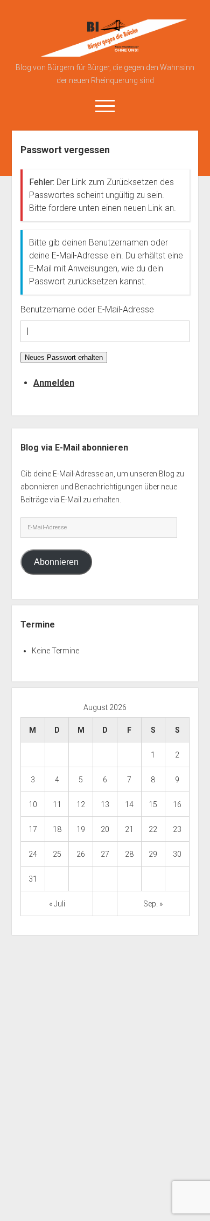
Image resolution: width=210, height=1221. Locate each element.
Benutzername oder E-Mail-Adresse (87, 309)
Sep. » (153, 903)
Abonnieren (56, 562)
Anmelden (53, 383)
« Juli (57, 903)
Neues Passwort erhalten (64, 357)
